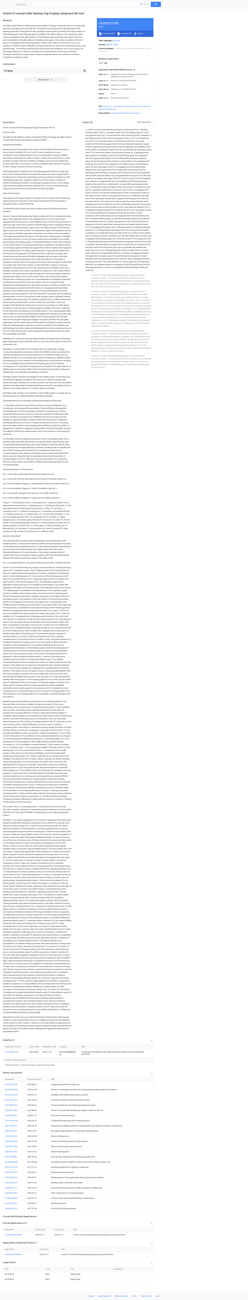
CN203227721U (11, 1188)
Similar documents (132, 106)
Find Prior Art (125, 33)
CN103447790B (11, 1090)
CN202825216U (11, 1177)
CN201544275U (11, 1172)
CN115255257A (11, 1052)
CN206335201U (11, 1208)
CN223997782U (11, 1193)
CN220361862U (11, 1115)
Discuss (136, 113)
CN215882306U (11, 1105)
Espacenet (115, 113)
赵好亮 (109, 45)
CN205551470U (11, 1146)
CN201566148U (11, 1203)
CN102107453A (11, 1100)
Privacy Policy (146, 1296)
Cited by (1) (107, 106)
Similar (140, 33)
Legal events (118, 106)
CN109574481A (11, 1136)
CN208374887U (11, 1198)
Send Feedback (104, 1296)
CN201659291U (11, 1131)
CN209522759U (11, 1152)
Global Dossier (126, 113)
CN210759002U (11, 1126)
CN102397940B (11, 1084)
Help (157, 1296)
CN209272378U (11, 1110)
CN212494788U (11, 1157)
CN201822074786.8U (13, 1235)
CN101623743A (11, 1095)
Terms (134, 1296)
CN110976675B (11, 1121)
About (91, 1296)
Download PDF (108, 33)
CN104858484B (11, 1162)
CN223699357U (11, 1183)
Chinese (117, 40)
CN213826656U (11, 1141)
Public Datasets (121, 1296)
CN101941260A (11, 1167)
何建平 (116, 45)
